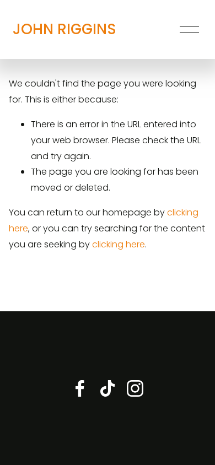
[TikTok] (107, 388)
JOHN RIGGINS (64, 29)
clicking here (118, 244)
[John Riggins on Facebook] (80, 388)
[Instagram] (135, 388)
